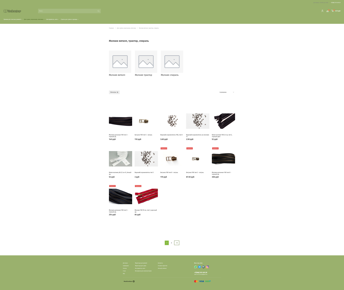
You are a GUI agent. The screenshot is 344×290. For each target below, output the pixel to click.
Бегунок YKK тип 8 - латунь (169, 172)
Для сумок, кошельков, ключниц (33, 19)
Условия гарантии (162, 265)
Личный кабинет (162, 268)
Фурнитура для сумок (140, 265)
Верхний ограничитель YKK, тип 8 (171, 135)
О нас (124, 271)
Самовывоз (126, 265)
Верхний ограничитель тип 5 (144, 172)
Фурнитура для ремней (141, 263)
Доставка (125, 263)
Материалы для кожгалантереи (143, 271)
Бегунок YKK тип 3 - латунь (195, 172)
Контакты (160, 263)
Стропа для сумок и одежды (69, 19)
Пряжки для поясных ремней (12, 19)
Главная (111, 28)
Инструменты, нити (52, 19)
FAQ (124, 273)
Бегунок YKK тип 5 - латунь (143, 135)
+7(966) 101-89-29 (335, 2)
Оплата (125, 268)
